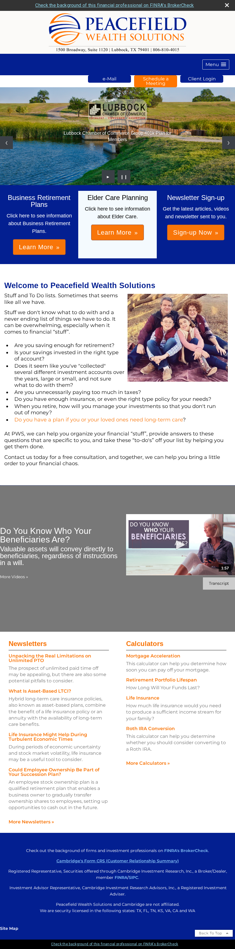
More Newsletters (31, 822)
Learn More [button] (36, 247)
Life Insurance (142, 698)
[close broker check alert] (227, 5)
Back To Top (211, 933)
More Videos (14, 577)
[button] (215, 65)
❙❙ (124, 176)
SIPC (133, 877)
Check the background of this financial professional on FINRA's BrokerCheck (114, 5)
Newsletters (28, 643)
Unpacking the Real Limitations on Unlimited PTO (50, 658)
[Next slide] (228, 142)
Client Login (202, 79)
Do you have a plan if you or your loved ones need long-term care (98, 420)
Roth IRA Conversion (150, 728)
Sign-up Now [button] (192, 232)
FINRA (121, 877)
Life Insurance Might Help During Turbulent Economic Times (48, 737)
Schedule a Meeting (156, 81)
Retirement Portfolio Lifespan (161, 680)
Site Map (9, 928)
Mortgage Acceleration (153, 656)
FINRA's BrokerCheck (186, 850)
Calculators (144, 643)
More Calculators (148, 763)
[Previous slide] (6, 142)
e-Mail (109, 79)
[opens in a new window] (117, 112)
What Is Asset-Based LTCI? (40, 691)
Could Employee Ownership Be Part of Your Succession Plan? (54, 772)
